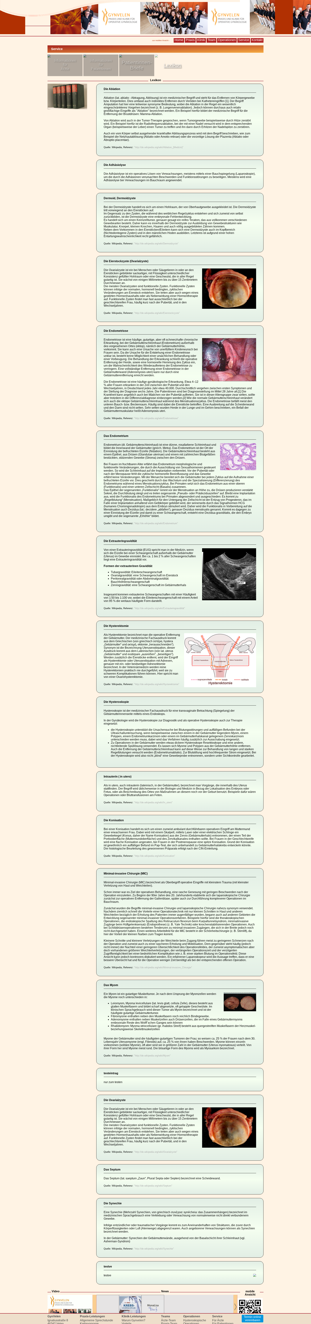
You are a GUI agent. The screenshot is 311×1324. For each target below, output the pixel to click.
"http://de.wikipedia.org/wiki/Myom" (152, 1055)
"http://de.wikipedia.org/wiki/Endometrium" (156, 523)
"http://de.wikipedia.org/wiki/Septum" (153, 1185)
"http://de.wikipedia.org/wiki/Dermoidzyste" (156, 243)
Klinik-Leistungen (134, 1316)
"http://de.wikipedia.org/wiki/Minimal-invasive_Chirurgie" (163, 967)
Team (211, 40)
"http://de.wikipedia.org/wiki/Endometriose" (156, 418)
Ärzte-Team (168, 1320)
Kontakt (257, 40)
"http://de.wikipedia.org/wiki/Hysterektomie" (156, 684)
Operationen (227, 40)
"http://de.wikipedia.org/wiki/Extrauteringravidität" (159, 608)
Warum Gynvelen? (133, 1320)
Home (179, 40)
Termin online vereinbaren (252, 1318)
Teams (165, 1316)
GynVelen (54, 1316)
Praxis (190, 40)
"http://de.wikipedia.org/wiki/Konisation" (154, 856)
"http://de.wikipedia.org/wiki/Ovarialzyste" (155, 1152)
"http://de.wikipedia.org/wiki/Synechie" (154, 1249)
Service (243, 40)
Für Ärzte (218, 1320)
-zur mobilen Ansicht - (161, 40)
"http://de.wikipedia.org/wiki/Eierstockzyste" (157, 313)
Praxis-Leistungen (92, 1316)
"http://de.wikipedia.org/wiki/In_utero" (153, 802)
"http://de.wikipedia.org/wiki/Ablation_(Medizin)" (158, 147)
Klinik (201, 40)
